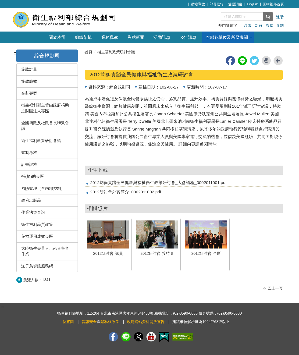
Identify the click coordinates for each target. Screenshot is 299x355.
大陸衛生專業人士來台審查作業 (45, 251)
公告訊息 (188, 37)
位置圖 (68, 322)
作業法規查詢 (33, 212)
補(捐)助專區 (32, 176)
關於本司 (57, 37)
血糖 (280, 26)
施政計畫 (29, 69)
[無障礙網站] (182, 337)
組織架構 (83, 37)
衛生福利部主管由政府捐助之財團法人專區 (45, 108)
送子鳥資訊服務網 (37, 266)
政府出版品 (31, 200)
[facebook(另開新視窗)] (230, 60)
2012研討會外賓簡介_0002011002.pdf (125, 192)
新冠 (258, 26)
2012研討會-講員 (108, 253)
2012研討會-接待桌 (157, 253)
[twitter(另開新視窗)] (254, 60)
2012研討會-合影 (206, 253)
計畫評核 (29, 164)
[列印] (266, 60)
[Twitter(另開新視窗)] (138, 336)
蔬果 (248, 26)
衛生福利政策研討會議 (41, 140)
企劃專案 (29, 93)
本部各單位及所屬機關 (227, 37)
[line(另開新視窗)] (242, 60)
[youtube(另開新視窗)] (151, 336)
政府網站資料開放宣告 (145, 322)
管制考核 (29, 152)
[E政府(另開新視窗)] (164, 337)
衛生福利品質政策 (37, 224)
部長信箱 (217, 4)
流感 (269, 26)
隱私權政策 (109, 322)
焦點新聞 (135, 37)
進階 (280, 17)
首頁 (88, 52)
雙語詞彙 (235, 4)
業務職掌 (109, 37)
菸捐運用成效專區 (37, 236)
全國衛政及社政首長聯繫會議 (45, 126)
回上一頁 (275, 288)
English (252, 4)
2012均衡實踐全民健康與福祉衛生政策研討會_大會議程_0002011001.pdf (158, 182)
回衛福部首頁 (273, 4)
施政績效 (29, 81)
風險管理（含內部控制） (43, 188)
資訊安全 (89, 322)
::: (191, 4)
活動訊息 (161, 37)
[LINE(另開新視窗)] (126, 336)
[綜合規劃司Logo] (69, 19)
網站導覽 (198, 4)
